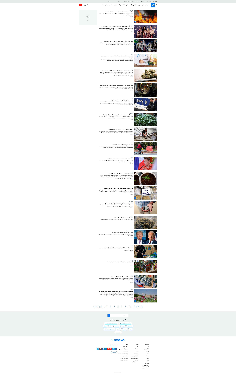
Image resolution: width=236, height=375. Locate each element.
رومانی (132, 260)
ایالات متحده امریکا (129, 230)
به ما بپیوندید (136, 353)
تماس (127, 355)
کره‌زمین (115, 5)
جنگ (110, 326)
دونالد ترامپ (117, 326)
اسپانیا (105, 326)
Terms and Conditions (123, 350)
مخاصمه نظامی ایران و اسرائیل (125, 323)
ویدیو (107, 5)
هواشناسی (136, 350)
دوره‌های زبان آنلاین (135, 362)
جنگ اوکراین (130, 326)
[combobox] (115, 1)
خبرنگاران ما (147, 363)
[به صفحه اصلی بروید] (153, 5)
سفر (127, 5)
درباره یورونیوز (125, 346)
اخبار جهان (131, 25)
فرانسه (132, 39)
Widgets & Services (134, 358)
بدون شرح (131, 10)
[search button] (109, 1)
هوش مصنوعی (118, 332)
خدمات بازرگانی (125, 348)
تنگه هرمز (118, 329)
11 (101, 307)
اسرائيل (131, 216)
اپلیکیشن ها (136, 355)
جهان (139, 5)
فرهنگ (120, 5)
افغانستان (131, 289)
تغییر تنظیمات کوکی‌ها (124, 360)
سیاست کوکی (125, 351)
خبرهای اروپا (131, 201)
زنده (80, 4)
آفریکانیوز (136, 360)
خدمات (137, 344)
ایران (132, 186)
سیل (130, 329)
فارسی (155, 1)
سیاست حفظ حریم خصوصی (123, 353)
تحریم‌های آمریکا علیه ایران (109, 329)
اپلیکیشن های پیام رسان (134, 356)
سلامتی (110, 5)
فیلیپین (132, 157)
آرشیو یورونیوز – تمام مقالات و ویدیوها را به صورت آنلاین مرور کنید (145, 366)
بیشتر (127, 344)
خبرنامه (114, 352)
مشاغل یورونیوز (125, 356)
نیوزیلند (131, 142)
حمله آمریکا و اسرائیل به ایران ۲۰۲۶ (111, 323)
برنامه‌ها (147, 362)
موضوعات (147, 344)
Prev (139, 307)
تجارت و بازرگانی (133, 5)
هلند (132, 98)
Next (124, 5)
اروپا (142, 5)
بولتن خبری (136, 348)
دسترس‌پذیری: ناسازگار (124, 358)
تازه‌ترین (146, 5)
